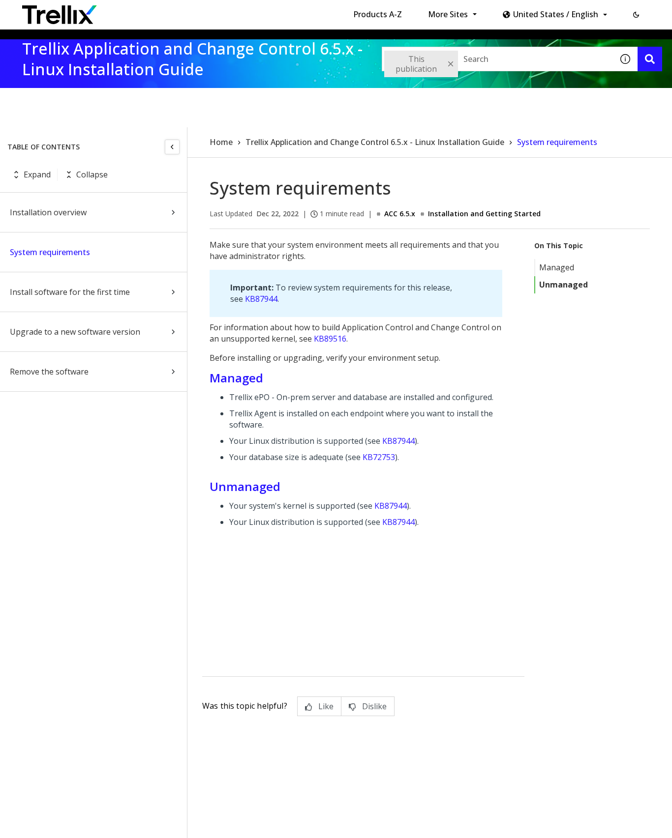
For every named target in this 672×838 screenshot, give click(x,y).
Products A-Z (377, 14)
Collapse (92, 174)
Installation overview (48, 212)
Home (221, 142)
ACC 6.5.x (399, 213)
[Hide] (172, 147)
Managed (556, 267)
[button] (636, 15)
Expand (37, 174)
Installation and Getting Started (484, 213)
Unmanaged (563, 284)
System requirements (50, 252)
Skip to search (238, 11)
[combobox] (497, 59)
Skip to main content (162, 11)
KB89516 (330, 338)
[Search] (650, 59)
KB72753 (379, 457)
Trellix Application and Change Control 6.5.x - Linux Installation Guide (374, 142)
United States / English (555, 14)
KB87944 (261, 298)
